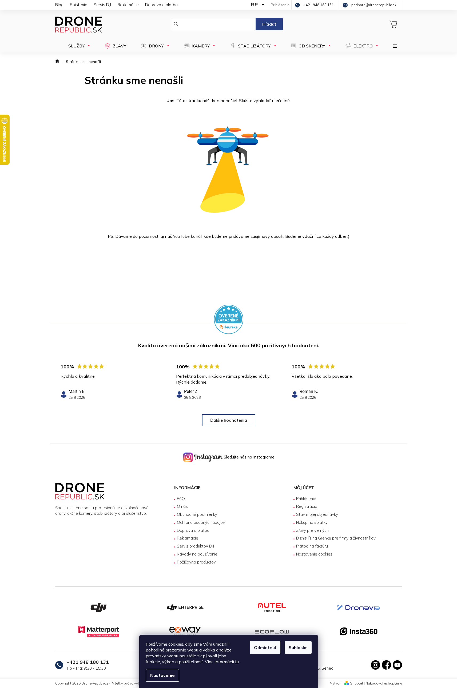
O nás (182, 506)
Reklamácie (128, 4)
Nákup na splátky (312, 522)
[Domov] (58, 61)
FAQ (181, 498)
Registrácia (306, 506)
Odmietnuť (265, 647)
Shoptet (356, 683)
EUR (255, 4)
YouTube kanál (187, 236)
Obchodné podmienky (197, 514)
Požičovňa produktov (196, 562)
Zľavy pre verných (312, 530)
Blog (59, 4)
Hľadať (269, 24)
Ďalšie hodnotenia (228, 420)
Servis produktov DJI (195, 546)
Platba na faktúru (312, 546)
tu (237, 661)
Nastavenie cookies (314, 554)
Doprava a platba (161, 4)
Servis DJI (102, 4)
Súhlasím (298, 647)
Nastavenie (162, 675)
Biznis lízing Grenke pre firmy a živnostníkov (336, 538)
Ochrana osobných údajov (201, 522)
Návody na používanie (197, 554)
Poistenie (78, 4)
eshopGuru (393, 683)
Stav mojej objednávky (317, 514)
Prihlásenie (306, 498)
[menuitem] (77, 46)
